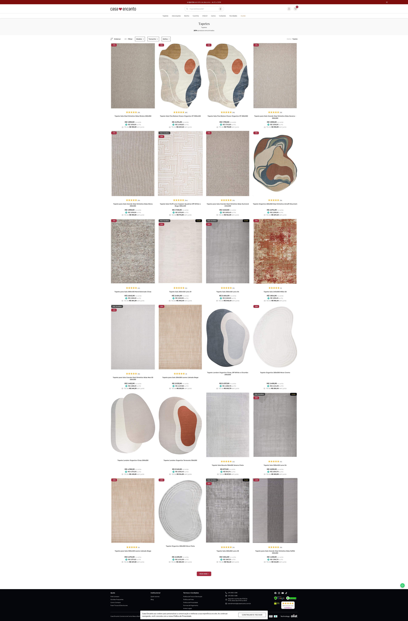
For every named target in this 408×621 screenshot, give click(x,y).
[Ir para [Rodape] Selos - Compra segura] (291, 598)
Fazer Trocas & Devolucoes (119, 605)
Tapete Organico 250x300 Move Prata (180, 546)
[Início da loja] (123, 9)
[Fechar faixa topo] (386, 2)
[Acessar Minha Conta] (289, 9)
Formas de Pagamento (190, 605)
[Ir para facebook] (275, 593)
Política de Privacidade (190, 602)
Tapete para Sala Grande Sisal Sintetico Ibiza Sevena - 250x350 (275, 117)
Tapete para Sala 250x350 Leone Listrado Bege (180, 377)
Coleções (222, 16)
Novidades (233, 16)
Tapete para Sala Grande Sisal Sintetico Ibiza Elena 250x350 (133, 205)
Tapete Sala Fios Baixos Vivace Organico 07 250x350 (228, 116)
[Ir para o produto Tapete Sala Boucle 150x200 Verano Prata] (227, 425)
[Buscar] (187, 9)
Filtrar (130, 39)
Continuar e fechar (252, 615)
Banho (186, 16)
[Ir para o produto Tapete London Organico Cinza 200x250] (132, 425)
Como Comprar (115, 602)
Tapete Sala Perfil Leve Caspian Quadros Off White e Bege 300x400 (180, 205)
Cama (213, 16)
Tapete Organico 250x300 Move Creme (275, 373)
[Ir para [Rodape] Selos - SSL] (277, 605)
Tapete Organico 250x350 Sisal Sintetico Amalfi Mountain (275, 204)
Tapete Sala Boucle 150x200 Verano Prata (228, 465)
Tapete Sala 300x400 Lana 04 (275, 465)
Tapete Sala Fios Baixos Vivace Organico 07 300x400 (180, 116)
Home (289, 39)
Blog (152, 599)
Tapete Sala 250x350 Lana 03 (228, 551)
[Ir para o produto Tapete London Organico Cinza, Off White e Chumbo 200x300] (227, 337)
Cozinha (196, 16)
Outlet (243, 16)
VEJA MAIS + (204, 574)
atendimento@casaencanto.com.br (239, 603)
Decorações (176, 16)
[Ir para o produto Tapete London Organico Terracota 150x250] (180, 425)
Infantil (205, 16)
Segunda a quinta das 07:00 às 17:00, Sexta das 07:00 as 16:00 (237, 599)
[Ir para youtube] (282, 593)
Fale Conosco (114, 596)
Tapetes (165, 16)
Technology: (285, 616)
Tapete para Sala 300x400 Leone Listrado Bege (133, 551)
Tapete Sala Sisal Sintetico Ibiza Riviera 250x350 (133, 116)
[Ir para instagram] (279, 593)
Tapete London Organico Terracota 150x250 (180, 460)
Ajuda (112, 593)
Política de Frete (188, 599)
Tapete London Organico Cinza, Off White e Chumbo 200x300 (227, 374)
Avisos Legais (187, 608)
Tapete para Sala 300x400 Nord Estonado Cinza (133, 292)
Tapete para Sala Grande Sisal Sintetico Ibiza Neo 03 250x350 (133, 378)
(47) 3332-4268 (232, 592)
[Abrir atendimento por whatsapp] (402, 585)
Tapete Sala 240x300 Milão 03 (275, 292)
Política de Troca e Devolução (192, 596)
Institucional (155, 593)
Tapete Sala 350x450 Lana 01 (180, 292)
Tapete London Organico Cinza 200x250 (133, 460)
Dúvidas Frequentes (116, 599)
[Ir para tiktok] (286, 593)
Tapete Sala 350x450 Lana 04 (227, 292)
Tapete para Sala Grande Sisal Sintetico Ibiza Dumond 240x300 (228, 205)
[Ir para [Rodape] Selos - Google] (279, 598)
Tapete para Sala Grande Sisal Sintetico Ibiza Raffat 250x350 (275, 552)
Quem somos (155, 596)
